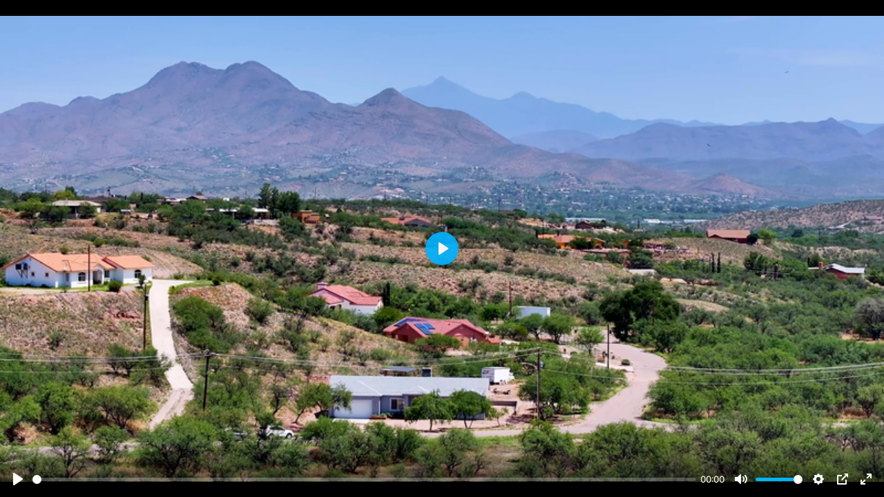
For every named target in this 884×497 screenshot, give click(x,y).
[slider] (363, 479)
